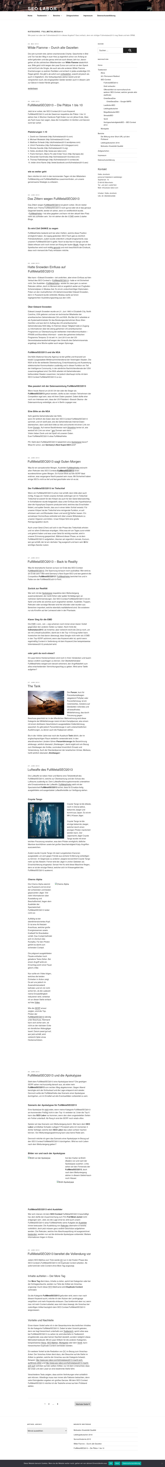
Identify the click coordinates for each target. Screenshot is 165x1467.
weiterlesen (33, 88)
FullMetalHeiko (35, 213)
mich (47, 1109)
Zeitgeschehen (72, 15)
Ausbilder (83, 1222)
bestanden (32, 1234)
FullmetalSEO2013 (111, 82)
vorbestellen (66, 74)
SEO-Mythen (52, 1342)
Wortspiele (63, 1342)
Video (37, 1002)
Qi (69, 513)
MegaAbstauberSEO (111, 112)
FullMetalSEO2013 (52, 204)
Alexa (43, 1342)
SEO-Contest (106, 79)
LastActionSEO (109, 105)
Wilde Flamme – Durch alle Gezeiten (53, 47)
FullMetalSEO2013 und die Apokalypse (54, 1075)
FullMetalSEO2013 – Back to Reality (53, 561)
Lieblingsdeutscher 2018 (110, 142)
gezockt (57, 247)
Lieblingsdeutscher (111, 108)
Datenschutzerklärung (106, 15)
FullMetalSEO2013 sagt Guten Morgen (54, 461)
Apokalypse (76, 442)
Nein (117, 1463)
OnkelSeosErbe (110, 98)
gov (53, 430)
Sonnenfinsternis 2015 (82, 1439)
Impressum (88, 15)
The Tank (34, 686)
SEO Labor (42, 8)
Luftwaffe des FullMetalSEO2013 (50, 769)
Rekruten (65, 1225)
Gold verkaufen (109, 86)
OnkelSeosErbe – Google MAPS (119, 101)
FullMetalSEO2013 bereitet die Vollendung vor (59, 1253)
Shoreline (71, 427)
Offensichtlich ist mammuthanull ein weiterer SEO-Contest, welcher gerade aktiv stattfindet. (120, 92)
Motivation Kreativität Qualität (112, 146)
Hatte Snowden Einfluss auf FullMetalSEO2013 (46, 269)
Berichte (56, 15)
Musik (75, 244)
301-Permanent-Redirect (110, 76)
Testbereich (42, 15)
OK (111, 1463)
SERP (37, 1008)
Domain (36, 427)
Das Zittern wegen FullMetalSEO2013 (53, 198)
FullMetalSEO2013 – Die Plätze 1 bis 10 (55, 105)
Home (30, 15)
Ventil (79, 1342)
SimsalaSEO (108, 115)
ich (61, 1260)
